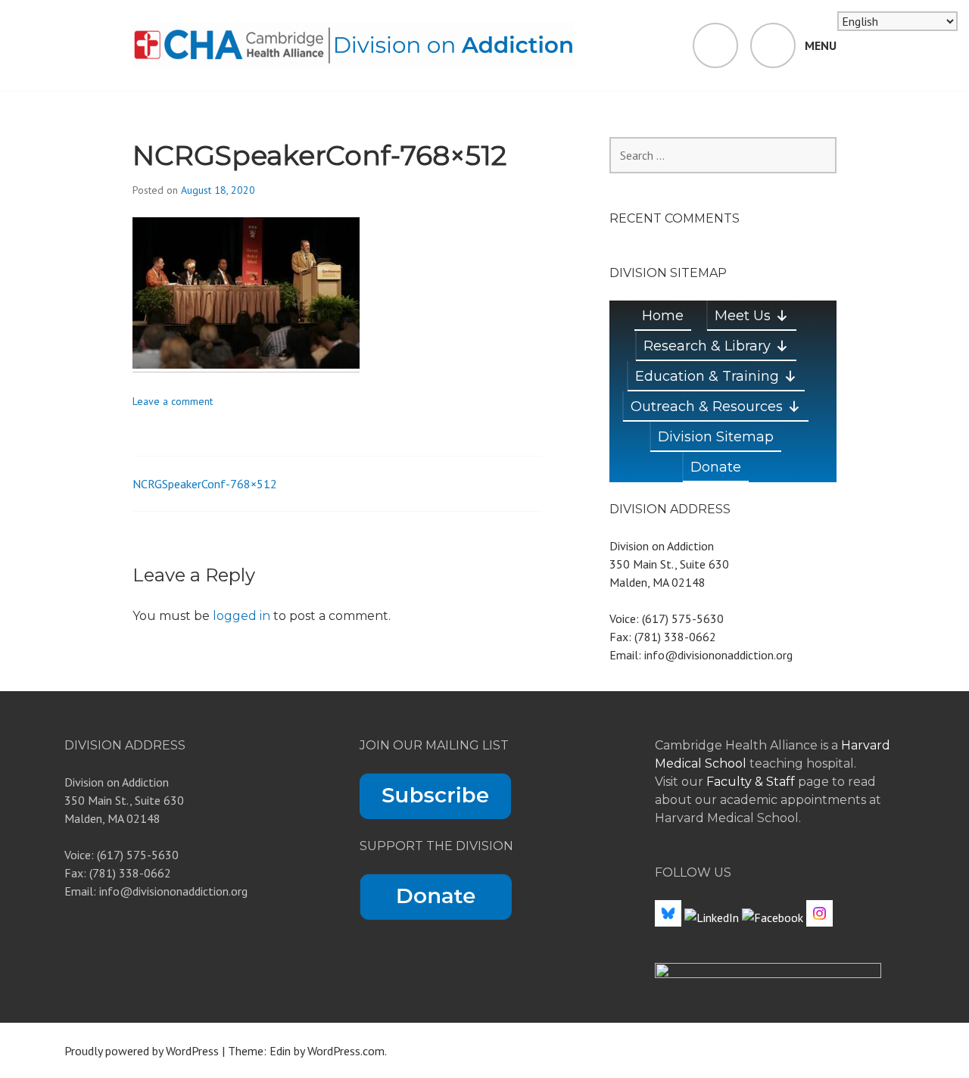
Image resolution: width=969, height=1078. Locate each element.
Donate (715, 467)
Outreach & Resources (707, 406)
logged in (241, 616)
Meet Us (743, 315)
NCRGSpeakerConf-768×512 (204, 483)
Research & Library (707, 346)
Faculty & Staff (752, 781)
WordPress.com (346, 1050)
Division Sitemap (716, 436)
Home (663, 315)
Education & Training (707, 376)
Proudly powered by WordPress (141, 1050)
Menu (821, 45)
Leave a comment (172, 401)
